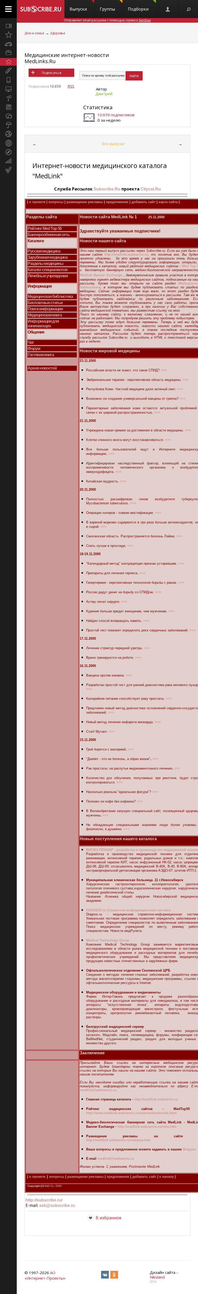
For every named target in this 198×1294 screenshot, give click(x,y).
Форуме (189, 1149)
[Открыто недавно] (8, 35)
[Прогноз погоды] (8, 125)
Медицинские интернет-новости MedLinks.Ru (66, 58)
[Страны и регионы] (8, 143)
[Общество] (8, 116)
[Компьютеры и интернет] (8, 89)
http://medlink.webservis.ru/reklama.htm (118, 1140)
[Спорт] (8, 134)
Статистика (97, 107)
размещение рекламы (85, 202)
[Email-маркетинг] (8, 170)
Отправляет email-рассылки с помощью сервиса (107, 20)
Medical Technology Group (107, 940)
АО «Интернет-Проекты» (44, 1275)
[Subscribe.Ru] (40, 9)
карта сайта (168, 202)
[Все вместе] (8, 26)
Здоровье (57, 33)
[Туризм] (8, 152)
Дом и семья (34, 33)
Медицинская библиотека (50, 296)
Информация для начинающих (43, 323)
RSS (71, 86)
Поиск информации (45, 309)
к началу (166, 1177)
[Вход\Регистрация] (168, 9)
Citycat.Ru (151, 189)
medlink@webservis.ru (98, 1090)
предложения (117, 202)
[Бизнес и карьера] (8, 53)
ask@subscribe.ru (57, 1205)
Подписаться (51, 73)
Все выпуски (113, 143)
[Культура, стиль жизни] (8, 98)
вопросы (55, 202)
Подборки (138, 9)
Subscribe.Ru (107, 189)
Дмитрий (103, 93)
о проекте (37, 202)
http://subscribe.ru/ (44, 1200)
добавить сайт (143, 202)
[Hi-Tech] (8, 80)
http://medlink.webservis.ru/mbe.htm (147, 1127)
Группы (107, 9)
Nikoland (157, 1277)
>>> (164, 370)
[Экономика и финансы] (8, 161)
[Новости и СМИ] (8, 107)
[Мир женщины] (8, 71)
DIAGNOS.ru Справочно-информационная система (128, 910)
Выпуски (78, 9)
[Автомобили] (8, 44)
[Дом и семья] (8, 62)
